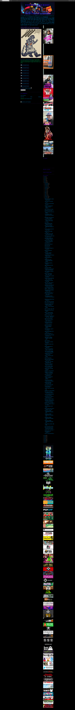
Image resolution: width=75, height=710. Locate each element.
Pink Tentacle (23, 59)
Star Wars (49, 22)
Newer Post (22, 96)
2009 (45, 436)
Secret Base (26, 22)
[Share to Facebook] (24, 90)
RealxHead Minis (29, 21)
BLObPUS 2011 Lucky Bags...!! (49, 402)
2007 (45, 439)
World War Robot (45, 23)
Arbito (23, 15)
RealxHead (23, 21)
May (45, 192)
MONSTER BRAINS (29, 59)
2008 (45, 438)
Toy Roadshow (30, 23)
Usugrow (40, 23)
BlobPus (36, 15)
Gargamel (45, 17)
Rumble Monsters (41, 21)
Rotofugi (36, 21)
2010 (45, 435)
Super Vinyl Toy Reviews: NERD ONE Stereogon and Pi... (49, 226)
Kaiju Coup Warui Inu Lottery (49, 209)
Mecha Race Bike (47, 245)
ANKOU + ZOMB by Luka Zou (49, 288)
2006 (45, 440)
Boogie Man (40, 15)
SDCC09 (53, 21)
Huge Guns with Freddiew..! (49, 318)
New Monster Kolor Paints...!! (49, 210)
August (46, 188)
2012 (45, 180)
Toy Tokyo (34, 23)
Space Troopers (45, 22)
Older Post (40, 96)
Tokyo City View (47, 340)
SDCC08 (50, 21)
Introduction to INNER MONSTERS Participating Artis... (49, 411)
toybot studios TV (25, 24)
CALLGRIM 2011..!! (48, 242)
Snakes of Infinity (40, 22)
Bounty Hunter (44, 15)
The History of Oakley (48, 267)
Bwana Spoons (49, 15)
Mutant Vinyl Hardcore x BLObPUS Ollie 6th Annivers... (48, 326)
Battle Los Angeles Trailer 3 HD (49, 308)
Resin (34, 21)
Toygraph (37, 23)
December (46, 183)
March (46, 195)
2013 (45, 179)
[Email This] (21, 90)
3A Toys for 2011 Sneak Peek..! (49, 433)
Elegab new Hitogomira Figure (49, 398)
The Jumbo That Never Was (49, 384)
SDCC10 (22, 22)
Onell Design (36, 19)
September (46, 187)
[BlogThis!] (22, 90)
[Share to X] (23, 90)
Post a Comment (23, 95)
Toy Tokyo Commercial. (48, 324)
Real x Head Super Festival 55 (49, 301)
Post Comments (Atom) (28, 98)
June (46, 191)
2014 (45, 178)
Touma (27, 23)
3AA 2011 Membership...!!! (49, 333)
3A (21, 15)
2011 (45, 182)
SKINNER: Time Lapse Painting (49, 390)
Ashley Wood (28, 15)
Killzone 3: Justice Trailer (48, 314)
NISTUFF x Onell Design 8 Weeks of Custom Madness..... (49, 207)
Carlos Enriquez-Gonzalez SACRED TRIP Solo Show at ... (49, 297)
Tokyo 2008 (23, 23)
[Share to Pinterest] (25, 90)
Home (31, 96)
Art (24, 15)
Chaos (53, 15)
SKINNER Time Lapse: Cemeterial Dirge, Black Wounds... (48, 260)
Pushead (52, 19)
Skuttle (36, 22)
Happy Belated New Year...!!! (49, 292)
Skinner (30, 22)
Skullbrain (33, 22)
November (46, 184)
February (46, 196)
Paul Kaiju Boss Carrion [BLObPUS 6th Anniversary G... (49, 215)
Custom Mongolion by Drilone (49, 287)
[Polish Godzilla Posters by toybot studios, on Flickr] (25, 65)
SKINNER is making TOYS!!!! (49, 370)
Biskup (34, 15)
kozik (53, 23)
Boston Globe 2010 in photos (49, 426)
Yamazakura (50, 23)
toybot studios (37, 4)
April (46, 193)
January (46, 197)
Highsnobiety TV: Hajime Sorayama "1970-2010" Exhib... (48, 338)
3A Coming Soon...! (48, 246)
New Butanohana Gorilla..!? (49, 244)
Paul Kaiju (41, 19)
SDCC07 (47, 21)
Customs (31, 17)
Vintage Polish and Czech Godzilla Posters (30, 27)
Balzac (32, 15)
